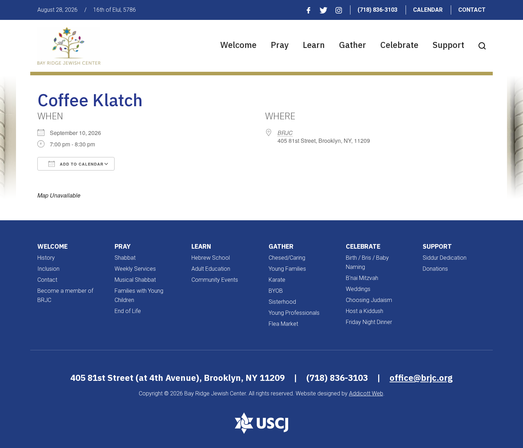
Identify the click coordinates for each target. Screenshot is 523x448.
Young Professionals (294, 312)
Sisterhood (282, 301)
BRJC (285, 133)
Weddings (358, 289)
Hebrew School (210, 257)
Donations (435, 268)
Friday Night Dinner (369, 322)
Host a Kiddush (364, 311)
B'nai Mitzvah (362, 278)
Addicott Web (366, 393)
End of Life (128, 311)
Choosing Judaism (369, 300)
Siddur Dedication (444, 257)
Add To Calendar (81, 164)
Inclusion (48, 268)
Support (448, 44)
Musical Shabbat (135, 279)
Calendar (428, 9)
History (46, 257)
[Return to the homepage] (68, 46)
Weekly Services (135, 268)
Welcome (238, 44)
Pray (280, 44)
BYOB (276, 290)
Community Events (214, 279)
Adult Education (210, 268)
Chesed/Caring (287, 257)
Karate (277, 279)
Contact (472, 9)
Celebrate (399, 44)
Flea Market (283, 323)
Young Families (287, 268)
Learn (314, 44)
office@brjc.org (421, 377)
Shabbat (125, 257)
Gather (352, 44)
